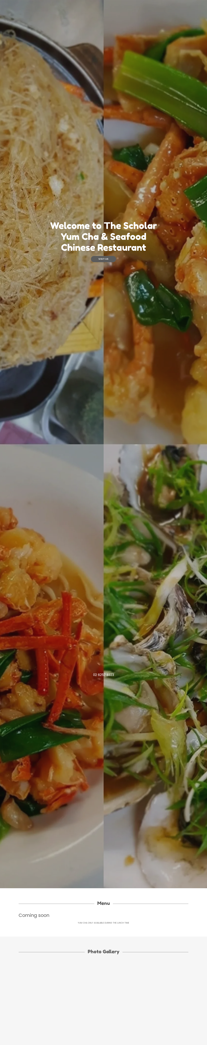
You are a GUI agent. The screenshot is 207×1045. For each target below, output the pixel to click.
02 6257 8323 (103, 674)
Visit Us (103, 258)
